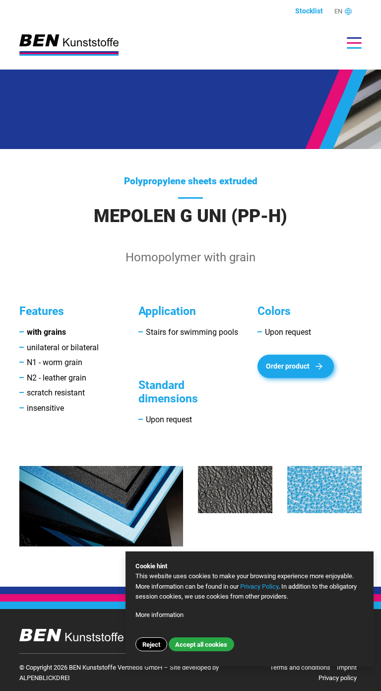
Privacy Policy (259, 586)
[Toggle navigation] (349, 43)
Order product (288, 366)
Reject (151, 644)
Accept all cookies (201, 644)
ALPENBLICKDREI (44, 678)
